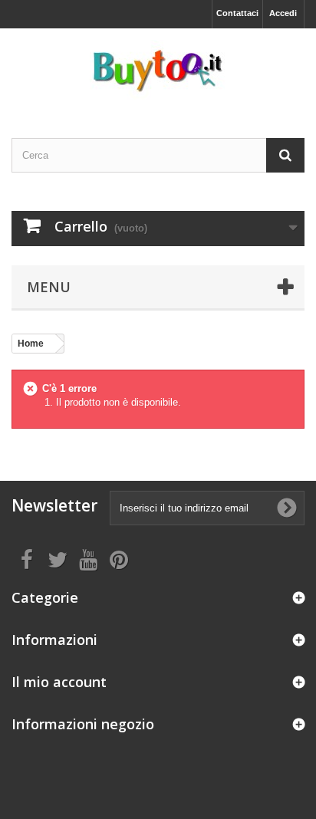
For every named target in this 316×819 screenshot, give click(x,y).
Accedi (283, 13)
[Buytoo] (158, 70)
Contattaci (237, 13)
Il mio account (59, 682)
